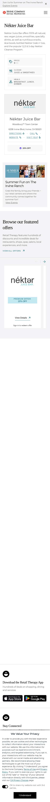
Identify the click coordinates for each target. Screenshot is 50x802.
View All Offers (12, 251)
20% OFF (27, 148)
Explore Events (10, 6)
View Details (21, 318)
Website (13, 137)
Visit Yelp (32, 137)
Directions (15, 133)
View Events (12, 202)
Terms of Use (30, 769)
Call (32, 133)
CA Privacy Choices (19, 780)
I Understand (25, 795)
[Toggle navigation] (45, 12)
